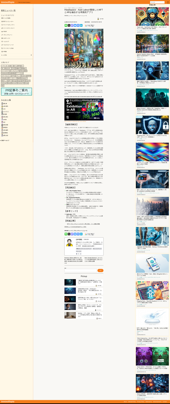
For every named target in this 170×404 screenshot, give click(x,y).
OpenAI (28, 80)
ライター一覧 (6, 100)
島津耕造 (5, 132)
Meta (9, 83)
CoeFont (24, 75)
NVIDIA (143, 223)
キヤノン (18, 75)
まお (4, 108)
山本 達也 (5, 106)
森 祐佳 (5, 114)
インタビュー (13, 78)
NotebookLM (5, 73)
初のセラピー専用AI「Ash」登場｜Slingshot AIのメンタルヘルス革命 (152, 274)
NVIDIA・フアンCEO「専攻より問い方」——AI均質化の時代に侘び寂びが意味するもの (90, 315)
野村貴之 (5, 127)
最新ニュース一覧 (8, 10)
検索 (65, 268)
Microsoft (14, 83)
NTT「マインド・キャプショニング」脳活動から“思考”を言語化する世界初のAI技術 (151, 190)
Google (15, 80)
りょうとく (6, 111)
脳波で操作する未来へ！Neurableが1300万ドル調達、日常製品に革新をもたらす (151, 82)
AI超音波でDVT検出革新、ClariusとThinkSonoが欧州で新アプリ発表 (152, 247)
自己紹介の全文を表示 (88, 246)
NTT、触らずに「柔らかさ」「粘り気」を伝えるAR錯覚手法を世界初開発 (152, 328)
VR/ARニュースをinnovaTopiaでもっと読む (75, 226)
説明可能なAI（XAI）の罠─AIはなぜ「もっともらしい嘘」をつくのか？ (90, 298)
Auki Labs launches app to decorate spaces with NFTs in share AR (84, 96)
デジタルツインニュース (148, 397)
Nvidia (26, 83)
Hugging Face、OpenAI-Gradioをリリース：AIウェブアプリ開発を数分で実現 (152, 301)
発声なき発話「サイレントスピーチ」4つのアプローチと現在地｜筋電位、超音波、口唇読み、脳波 (90, 306)
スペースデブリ (5, 70)
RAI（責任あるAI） (6, 68)
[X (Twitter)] (78, 254)
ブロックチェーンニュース (80, 15)
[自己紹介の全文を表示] (95, 246)
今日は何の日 (5, 78)
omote (5, 119)
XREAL (21, 70)
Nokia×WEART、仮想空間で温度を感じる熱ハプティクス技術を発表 (152, 394)
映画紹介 (24, 68)
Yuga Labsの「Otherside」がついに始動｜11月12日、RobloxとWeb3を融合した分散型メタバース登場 (152, 367)
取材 (19, 78)
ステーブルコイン (6, 75)
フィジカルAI (19, 73)
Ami (4, 122)
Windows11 (24, 78)
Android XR (21, 83)
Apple (19, 80)
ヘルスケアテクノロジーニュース (143, 250)
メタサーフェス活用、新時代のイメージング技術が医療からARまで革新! (152, 163)
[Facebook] (76, 254)
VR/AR (69, 7)
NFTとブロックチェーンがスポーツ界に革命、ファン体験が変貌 (83, 224)
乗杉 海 (5, 103)
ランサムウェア (15, 70)
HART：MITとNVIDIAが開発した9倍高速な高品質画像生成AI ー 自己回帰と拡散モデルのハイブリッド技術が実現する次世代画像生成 (152, 218)
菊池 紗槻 (5, 124)
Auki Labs (69, 214)
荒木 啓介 (5, 116)
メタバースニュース (152, 370)
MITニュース (139, 223)
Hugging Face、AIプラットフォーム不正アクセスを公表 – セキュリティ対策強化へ (152, 136)
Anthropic (4, 83)
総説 (3, 85)
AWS (23, 80)
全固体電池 (12, 73)
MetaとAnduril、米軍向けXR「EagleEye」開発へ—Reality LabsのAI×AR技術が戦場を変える (151, 109)
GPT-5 (10, 80)
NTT (138, 333)
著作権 (29, 75)
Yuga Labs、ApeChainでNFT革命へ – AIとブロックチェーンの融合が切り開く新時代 (152, 27)
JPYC (13, 75)
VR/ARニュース (75, 7)
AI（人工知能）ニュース (141, 30)
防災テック (4, 80)
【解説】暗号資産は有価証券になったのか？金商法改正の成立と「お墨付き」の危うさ (90, 282)
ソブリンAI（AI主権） (7, 66)
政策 (26, 70)
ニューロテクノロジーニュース (143, 84)
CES (13, 68)
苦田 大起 (5, 135)
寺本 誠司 (5, 130)
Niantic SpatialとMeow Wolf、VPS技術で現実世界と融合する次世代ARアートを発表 (152, 54)
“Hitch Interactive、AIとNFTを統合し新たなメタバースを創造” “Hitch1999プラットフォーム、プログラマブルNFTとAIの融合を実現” (152, 339)
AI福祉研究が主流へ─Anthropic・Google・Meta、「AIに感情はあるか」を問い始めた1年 (90, 290)
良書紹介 (18, 68)
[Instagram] (80, 254)
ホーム (65, 7)
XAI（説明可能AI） (18, 66)
